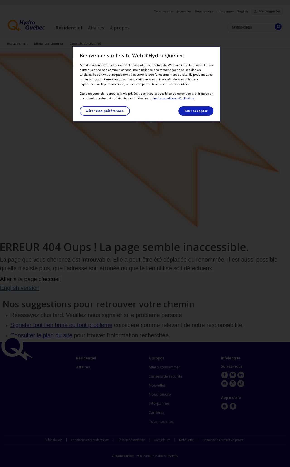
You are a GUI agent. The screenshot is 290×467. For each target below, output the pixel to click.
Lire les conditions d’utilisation (173, 98)
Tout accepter (196, 111)
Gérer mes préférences (105, 111)
